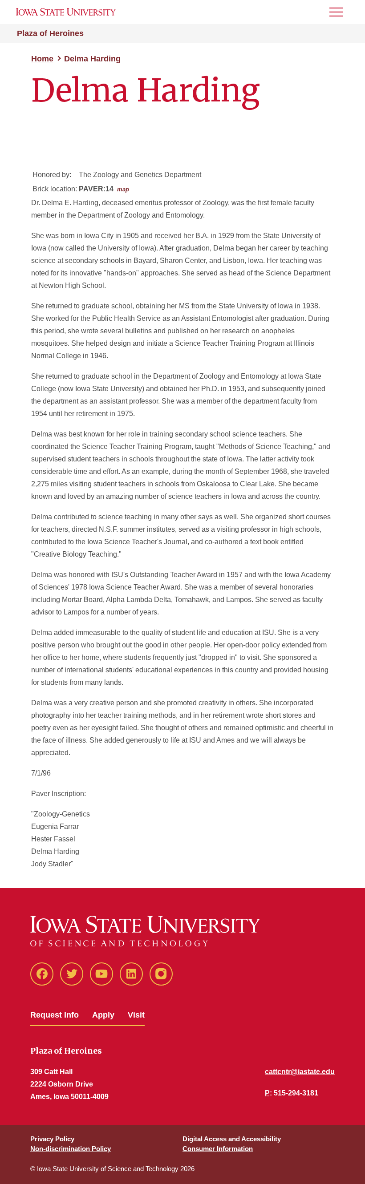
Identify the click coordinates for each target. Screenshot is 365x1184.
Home (42, 58)
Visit (136, 1014)
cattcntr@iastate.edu (300, 1071)
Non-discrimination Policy (70, 1148)
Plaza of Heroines (50, 33)
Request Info (54, 1014)
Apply (103, 1014)
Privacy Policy (52, 1139)
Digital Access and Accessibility (231, 1139)
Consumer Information (217, 1148)
